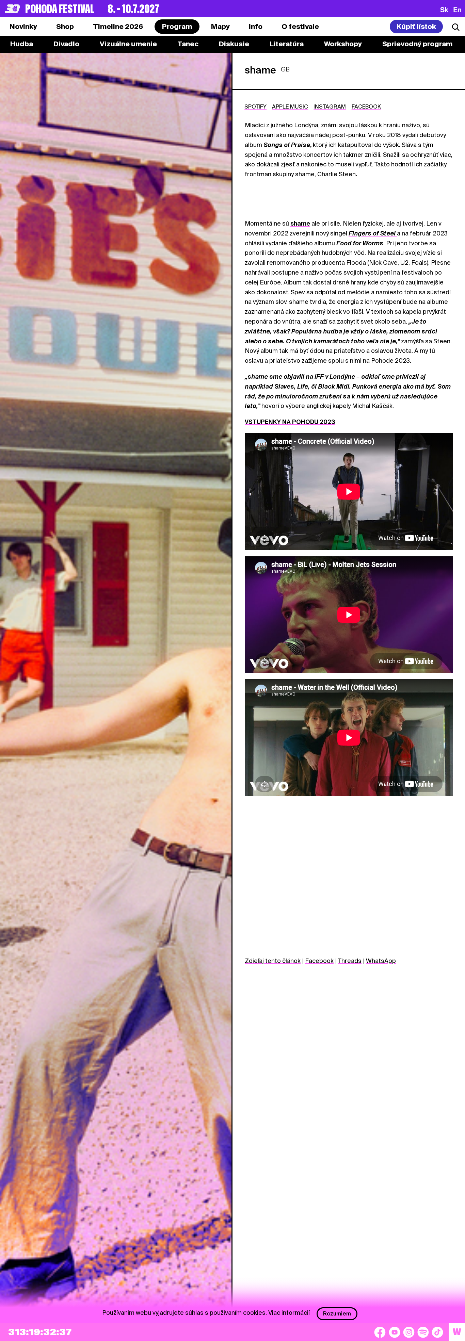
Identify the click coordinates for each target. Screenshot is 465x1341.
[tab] (65, 26)
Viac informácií (289, 1312)
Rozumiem (337, 1313)
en (457, 9)
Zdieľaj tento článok (273, 960)
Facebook (319, 960)
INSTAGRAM (330, 106)
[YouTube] (394, 1332)
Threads (350, 960)
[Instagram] (409, 1332)
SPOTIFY (255, 106)
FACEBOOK (366, 106)
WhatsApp (381, 960)
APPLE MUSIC (290, 106)
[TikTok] (437, 1332)
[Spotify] (423, 1332)
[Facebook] (380, 1332)
